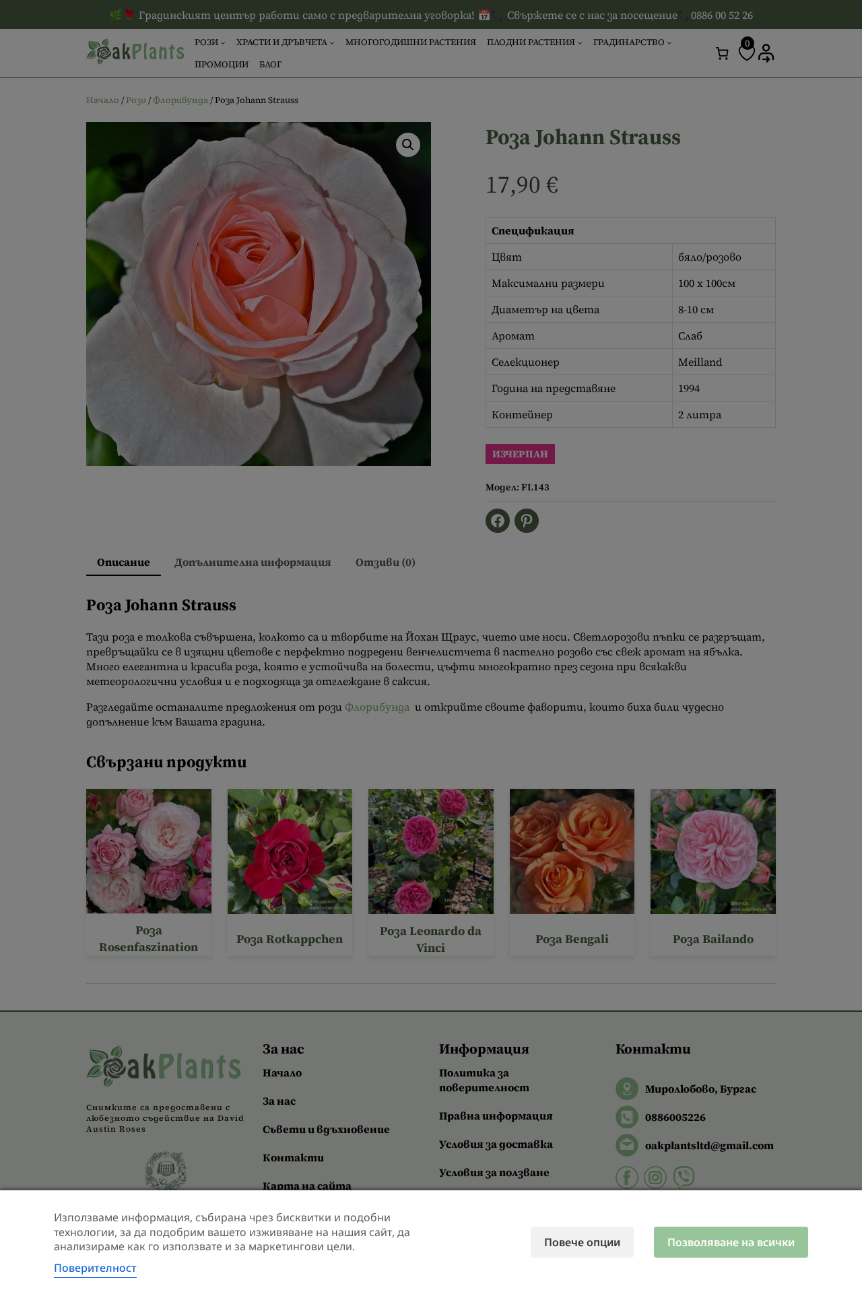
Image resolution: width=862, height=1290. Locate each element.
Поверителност (95, 1267)
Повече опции (582, 1242)
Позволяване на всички (731, 1242)
